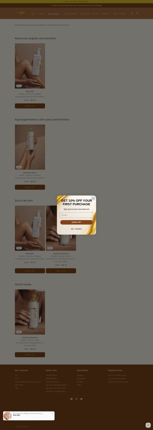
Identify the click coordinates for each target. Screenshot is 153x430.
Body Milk (16, 415)
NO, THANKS (76, 229)
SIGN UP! (76, 222)
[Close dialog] (93, 198)
